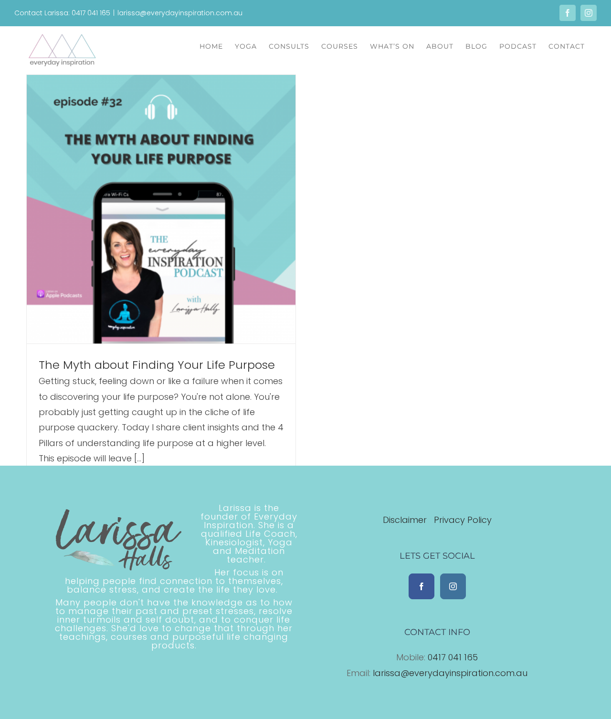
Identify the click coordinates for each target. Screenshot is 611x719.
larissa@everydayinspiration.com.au (179, 13)
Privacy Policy (463, 520)
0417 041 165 (453, 657)
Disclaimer (406, 520)
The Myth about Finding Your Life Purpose (157, 365)
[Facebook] (421, 586)
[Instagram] (453, 586)
